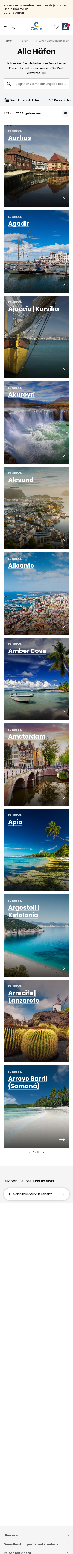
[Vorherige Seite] (29, 1152)
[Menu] (6, 26)
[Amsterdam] (62, 797)
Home (8, 41)
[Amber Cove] (62, 712)
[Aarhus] (62, 199)
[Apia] (62, 883)
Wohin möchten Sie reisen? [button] (32, 1194)
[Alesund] (62, 541)
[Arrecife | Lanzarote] (62, 1054)
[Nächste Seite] (44, 1152)
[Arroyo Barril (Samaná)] (62, 1139)
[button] (56, 26)
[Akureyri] (62, 455)
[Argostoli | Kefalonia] (62, 968)
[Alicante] (62, 626)
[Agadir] (62, 284)
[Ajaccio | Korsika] (62, 370)
